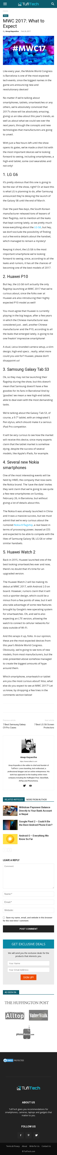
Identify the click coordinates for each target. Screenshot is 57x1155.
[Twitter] (25, 786)
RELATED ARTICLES (14, 799)
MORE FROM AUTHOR (36, 799)
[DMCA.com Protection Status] (14, 1061)
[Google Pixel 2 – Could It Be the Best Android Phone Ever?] (10, 825)
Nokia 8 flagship (23, 525)
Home (5, 11)
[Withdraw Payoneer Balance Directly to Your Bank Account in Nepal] (10, 811)
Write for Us (34, 1146)
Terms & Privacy (13, 1146)
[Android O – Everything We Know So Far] (10, 839)
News (5, 16)
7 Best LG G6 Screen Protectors (44, 726)
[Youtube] (31, 786)
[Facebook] (21, 1135)
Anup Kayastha (12, 31)
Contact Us (46, 1146)
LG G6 (37, 227)
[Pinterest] (28, 1135)
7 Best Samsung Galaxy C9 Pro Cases (14, 726)
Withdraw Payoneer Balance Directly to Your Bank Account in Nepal (35, 811)
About (24, 1146)
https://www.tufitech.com (28, 761)
